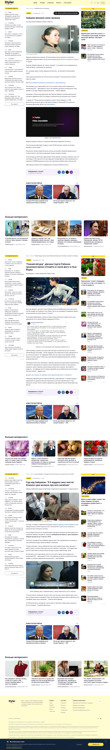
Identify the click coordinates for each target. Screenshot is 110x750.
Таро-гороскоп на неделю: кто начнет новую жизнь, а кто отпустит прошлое (13, 62)
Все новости (14, 104)
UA (95, 2)
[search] (92, 3)
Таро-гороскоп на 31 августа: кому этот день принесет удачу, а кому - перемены (14, 89)
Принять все (95, 744)
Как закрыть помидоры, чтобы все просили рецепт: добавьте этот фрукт (13, 35)
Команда (63, 707)
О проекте (63, 703)
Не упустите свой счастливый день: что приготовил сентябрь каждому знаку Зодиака (13, 302)
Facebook (50, 313)
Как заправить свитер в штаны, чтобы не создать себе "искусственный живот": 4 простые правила (14, 520)
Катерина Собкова (9, 464)
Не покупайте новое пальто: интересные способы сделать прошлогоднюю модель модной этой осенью (96, 57)
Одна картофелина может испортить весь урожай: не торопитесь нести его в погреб (13, 322)
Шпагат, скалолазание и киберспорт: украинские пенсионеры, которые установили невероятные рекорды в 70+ (14, 312)
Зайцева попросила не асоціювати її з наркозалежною (49, 82)
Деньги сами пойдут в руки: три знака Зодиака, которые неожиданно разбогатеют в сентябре (13, 482)
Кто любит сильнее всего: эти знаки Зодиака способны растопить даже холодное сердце (14, 549)
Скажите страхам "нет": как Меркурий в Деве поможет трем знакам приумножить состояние (14, 98)
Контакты (63, 705)
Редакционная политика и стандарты (83, 703)
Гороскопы (67, 3)
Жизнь (32, 8)
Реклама (63, 712)
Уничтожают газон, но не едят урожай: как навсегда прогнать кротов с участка (13, 293)
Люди (35, 3)
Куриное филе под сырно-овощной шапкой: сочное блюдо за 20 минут (14, 558)
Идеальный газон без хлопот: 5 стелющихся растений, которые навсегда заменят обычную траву (14, 80)
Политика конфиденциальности (81, 710)
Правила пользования (79, 705)
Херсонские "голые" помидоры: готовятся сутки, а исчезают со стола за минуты (13, 263)
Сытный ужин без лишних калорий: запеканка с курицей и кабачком (14, 511)
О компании (64, 710)
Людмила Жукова (9, 244)
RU (98, 2)
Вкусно (58, 3)
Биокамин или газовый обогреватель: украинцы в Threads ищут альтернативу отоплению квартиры (14, 539)
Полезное (50, 3)
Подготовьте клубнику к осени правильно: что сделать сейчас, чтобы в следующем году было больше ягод (13, 502)
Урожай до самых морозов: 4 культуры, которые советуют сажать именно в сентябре (13, 44)
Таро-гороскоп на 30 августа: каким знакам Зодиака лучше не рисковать (14, 349)
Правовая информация (79, 707)
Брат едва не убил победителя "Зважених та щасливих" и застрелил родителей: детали (13, 53)
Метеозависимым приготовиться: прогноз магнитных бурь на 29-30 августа (14, 567)
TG (63, 172)
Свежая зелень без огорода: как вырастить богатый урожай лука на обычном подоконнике (14, 529)
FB (59, 172)
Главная (28, 8)
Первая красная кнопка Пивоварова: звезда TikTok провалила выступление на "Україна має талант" (12, 17)
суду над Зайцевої (49, 104)
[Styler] (9, 3)
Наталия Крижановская (63, 246)
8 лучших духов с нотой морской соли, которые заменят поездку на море (14, 71)
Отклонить (79, 744)
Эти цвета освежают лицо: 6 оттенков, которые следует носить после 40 (13, 340)
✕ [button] (105, 741)
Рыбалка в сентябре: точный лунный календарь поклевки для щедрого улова (14, 26)
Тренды (42, 3)
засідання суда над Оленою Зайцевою (63, 524)
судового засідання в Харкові (70, 59)
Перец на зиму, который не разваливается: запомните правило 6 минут (12, 331)
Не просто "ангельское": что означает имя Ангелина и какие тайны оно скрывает (13, 492)
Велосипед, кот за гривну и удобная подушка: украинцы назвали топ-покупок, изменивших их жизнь (69, 241)
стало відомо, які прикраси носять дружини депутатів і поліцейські (51, 375)
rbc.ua (102, 2)
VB (71, 172)
